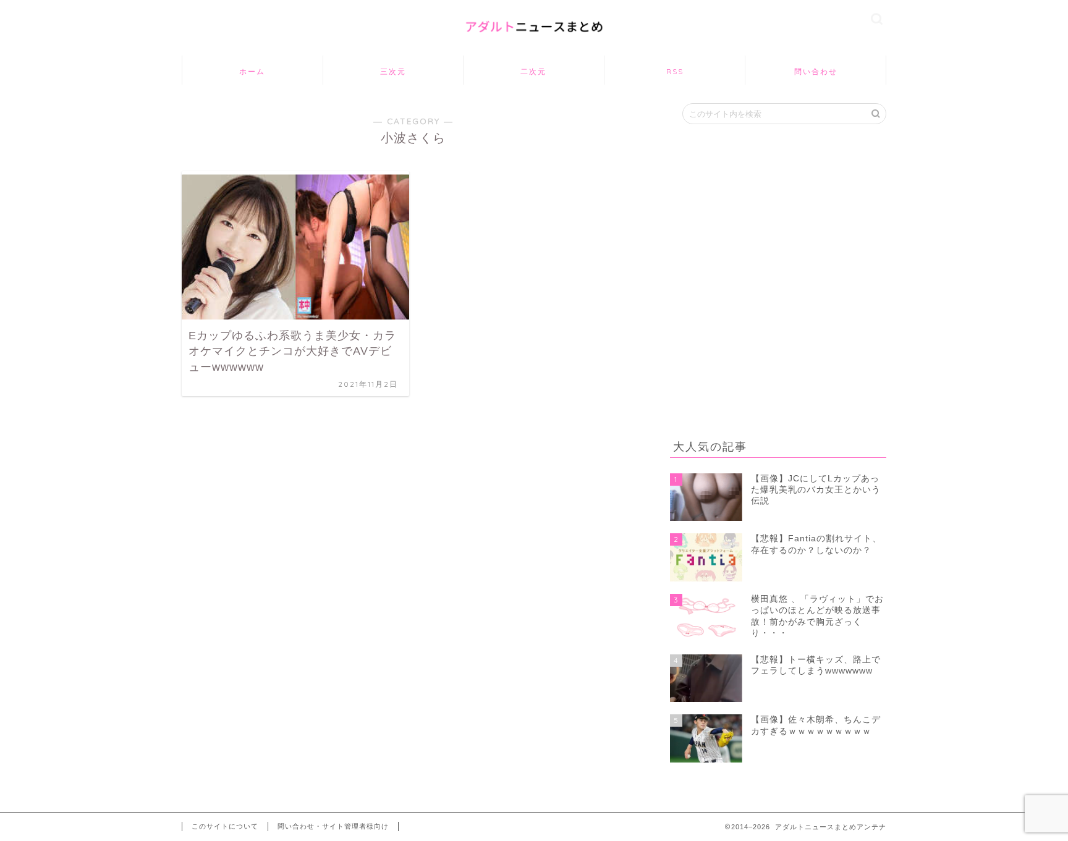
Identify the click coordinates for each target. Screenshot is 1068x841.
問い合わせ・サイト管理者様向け (333, 826)
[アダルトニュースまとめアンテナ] (534, 40)
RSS (675, 71)
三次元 (393, 71)
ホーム (252, 71)
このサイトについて (225, 826)
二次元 (533, 71)
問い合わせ (815, 71)
